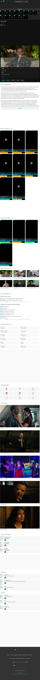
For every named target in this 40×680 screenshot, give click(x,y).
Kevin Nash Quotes (5, 293)
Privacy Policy (27, 658)
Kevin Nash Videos (5, 268)
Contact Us (13, 658)
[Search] (27, 1)
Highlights (20, 9)
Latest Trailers (4, 403)
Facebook (12, 662)
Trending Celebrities (5, 324)
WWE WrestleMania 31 (4, 196)
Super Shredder (2, 300)
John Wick (15, 196)
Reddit (33, 394)
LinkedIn (20, 394)
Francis (1, 308)
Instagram (16, 662)
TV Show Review (7, 550)
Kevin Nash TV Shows (6, 218)
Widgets (33, 398)
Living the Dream (28, 239)
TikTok (6, 398)
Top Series (3, 592)
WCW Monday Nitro (4, 239)
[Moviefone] (7, 2)
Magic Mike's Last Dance (4, 149)
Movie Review (7, 538)
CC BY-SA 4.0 (20, 301)
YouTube (6, 394)
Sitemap (17, 658)
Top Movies (3, 572)
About (10, 658)
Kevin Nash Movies (5, 128)
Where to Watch (3, 151)
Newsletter (19, 398)
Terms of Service (22, 658)
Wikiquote (7, 301)
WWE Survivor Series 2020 (30, 149)
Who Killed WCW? (3, 262)
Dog (14, 149)
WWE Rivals (15, 239)
